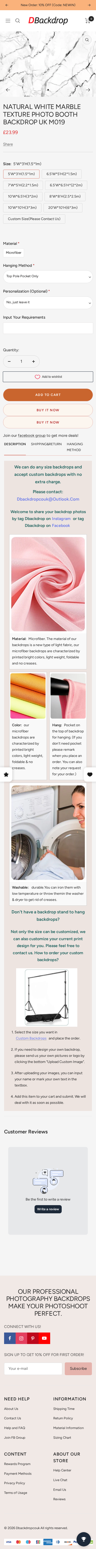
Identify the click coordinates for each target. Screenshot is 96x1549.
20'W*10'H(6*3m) (63, 207)
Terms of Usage (15, 1493)
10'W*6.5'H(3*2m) (23, 196)
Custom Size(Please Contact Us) (34, 219)
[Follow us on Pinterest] (33, 1338)
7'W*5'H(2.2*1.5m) (23, 185)
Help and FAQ (14, 1428)
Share (8, 144)
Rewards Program (17, 1464)
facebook (61, 525)
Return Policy (63, 1418)
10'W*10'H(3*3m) (22, 207)
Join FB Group (14, 1437)
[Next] (88, 90)
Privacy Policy (14, 1483)
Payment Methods (17, 1473)
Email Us (59, 1490)
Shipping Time (63, 1409)
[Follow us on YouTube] (44, 1338)
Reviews (59, 1499)
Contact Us (12, 1418)
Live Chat (60, 1480)
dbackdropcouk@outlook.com (48, 499)
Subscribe (78, 1368)
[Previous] (8, 90)
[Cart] (87, 20)
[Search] (17, 20)
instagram (61, 518)
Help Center (62, 1470)
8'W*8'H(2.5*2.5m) (65, 196)
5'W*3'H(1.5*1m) (21, 174)
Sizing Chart (62, 1437)
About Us (11, 1409)
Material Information (68, 1428)
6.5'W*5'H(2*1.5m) (62, 174)
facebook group (32, 435)
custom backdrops (31, 1038)
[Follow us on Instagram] (21, 1338)
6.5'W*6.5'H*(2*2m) (66, 185)
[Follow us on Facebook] (10, 1338)
